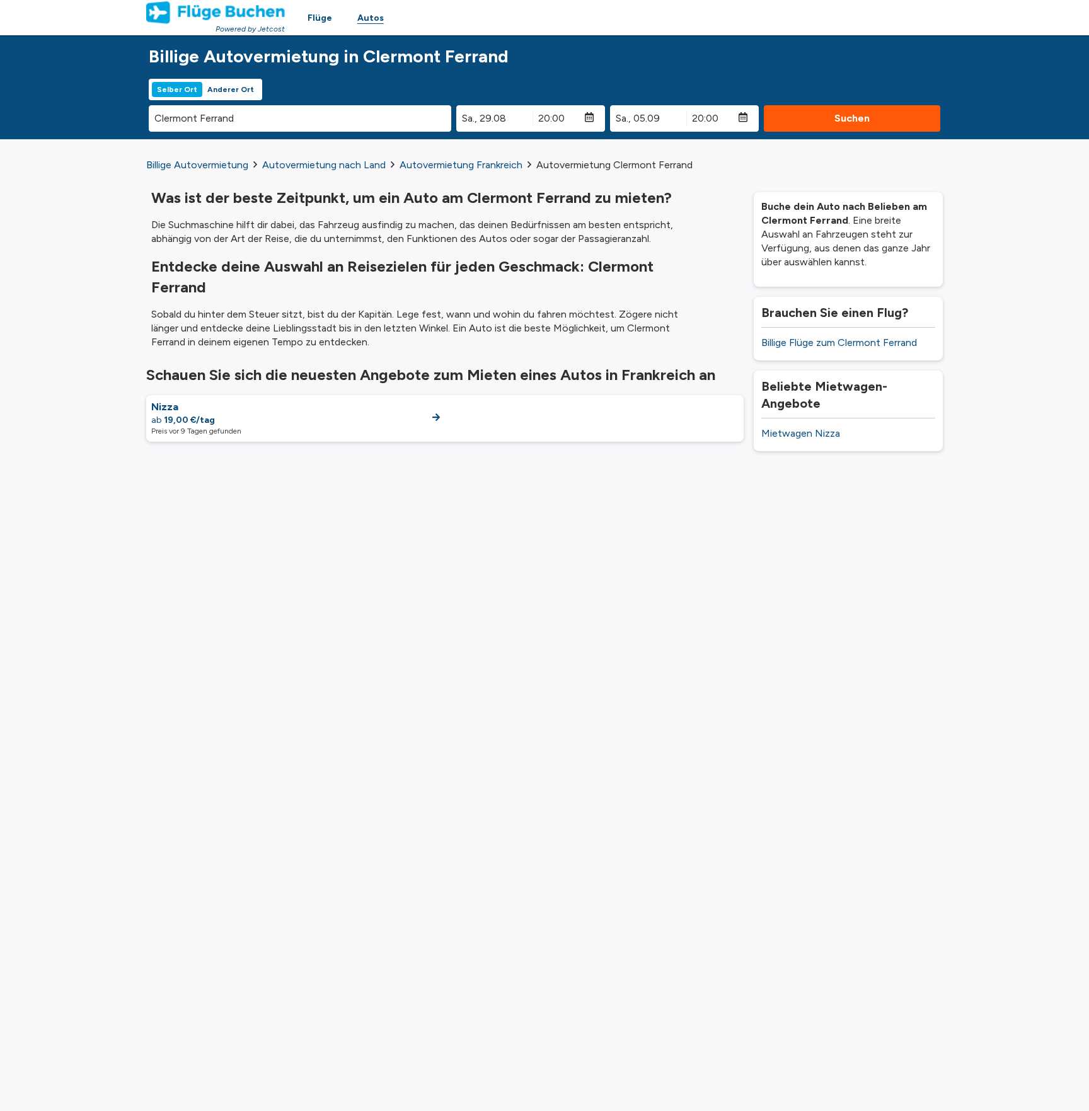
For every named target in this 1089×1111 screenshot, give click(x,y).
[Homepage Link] (215, 12)
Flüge (320, 18)
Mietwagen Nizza (800, 433)
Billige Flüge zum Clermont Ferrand (839, 342)
